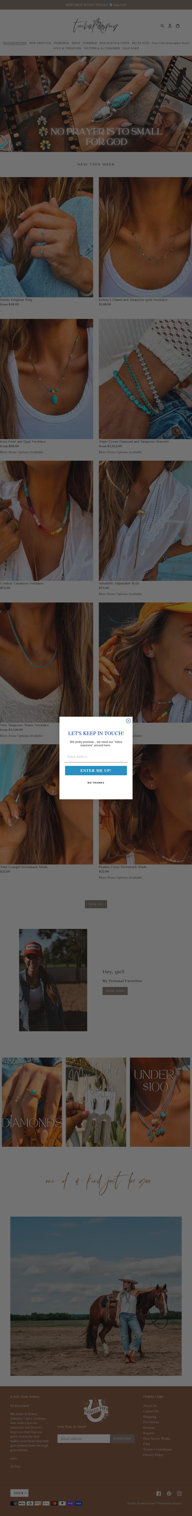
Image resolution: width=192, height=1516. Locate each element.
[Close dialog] (128, 721)
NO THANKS (96, 782)
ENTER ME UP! (96, 770)
